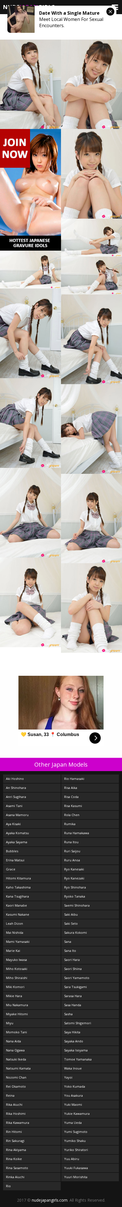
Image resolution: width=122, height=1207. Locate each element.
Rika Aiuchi (14, 1104)
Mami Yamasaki (18, 941)
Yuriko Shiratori (76, 1150)
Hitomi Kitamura (18, 878)
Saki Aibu (71, 914)
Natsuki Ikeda (16, 1059)
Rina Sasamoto (17, 1168)
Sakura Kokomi (75, 932)
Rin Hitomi (14, 1131)
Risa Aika (70, 788)
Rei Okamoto (16, 1086)
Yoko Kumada (74, 1086)
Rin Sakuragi (15, 1141)
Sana (67, 941)
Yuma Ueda (73, 1122)
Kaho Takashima (18, 887)
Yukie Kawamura (77, 1113)
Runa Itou (71, 842)
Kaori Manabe (16, 905)
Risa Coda (71, 797)
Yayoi (68, 1077)
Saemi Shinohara (77, 905)
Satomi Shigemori (77, 1023)
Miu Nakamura (17, 1005)
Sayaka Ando (73, 1041)
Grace (10, 869)
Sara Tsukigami (75, 987)
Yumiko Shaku (75, 1141)
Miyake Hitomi (17, 1014)
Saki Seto (71, 923)
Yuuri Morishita (75, 1177)
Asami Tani (14, 806)
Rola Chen (71, 815)
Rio (8, 1186)
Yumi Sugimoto (75, 1131)
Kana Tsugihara (17, 896)
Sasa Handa (72, 1005)
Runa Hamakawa (76, 833)
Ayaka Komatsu (17, 833)
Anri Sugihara (16, 797)
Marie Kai (13, 950)
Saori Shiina (73, 969)
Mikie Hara (14, 996)
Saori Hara (72, 960)
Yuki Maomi (73, 1104)
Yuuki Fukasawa (76, 1168)
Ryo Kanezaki (74, 878)
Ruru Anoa (72, 860)
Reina (10, 1095)
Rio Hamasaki (74, 778)
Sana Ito (70, 950)
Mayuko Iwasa (16, 960)
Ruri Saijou (72, 851)
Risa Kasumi (73, 806)
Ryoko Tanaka (74, 896)
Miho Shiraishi (16, 978)
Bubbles (12, 851)
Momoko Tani (16, 1032)
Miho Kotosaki (16, 969)
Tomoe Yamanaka (78, 1059)
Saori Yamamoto (76, 978)
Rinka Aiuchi (15, 1177)
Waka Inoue (73, 1068)
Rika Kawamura (17, 1122)
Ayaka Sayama (16, 842)
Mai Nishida (14, 932)
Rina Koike (14, 1159)
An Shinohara (16, 788)
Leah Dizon (14, 923)
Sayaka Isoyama (76, 1050)
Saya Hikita (72, 1032)
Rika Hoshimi (16, 1113)
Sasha (68, 1014)
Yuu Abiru (71, 1159)
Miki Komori (15, 987)
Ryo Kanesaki (74, 869)
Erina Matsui (15, 860)
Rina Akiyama (16, 1150)
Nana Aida (13, 1041)
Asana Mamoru (17, 815)
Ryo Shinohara (75, 887)
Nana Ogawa (15, 1050)
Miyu (9, 1023)
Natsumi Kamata (18, 1068)
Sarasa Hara (73, 996)
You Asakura (73, 1095)
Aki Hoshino (15, 778)
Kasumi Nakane (17, 914)
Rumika (69, 824)
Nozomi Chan (16, 1077)
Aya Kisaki (13, 824)
